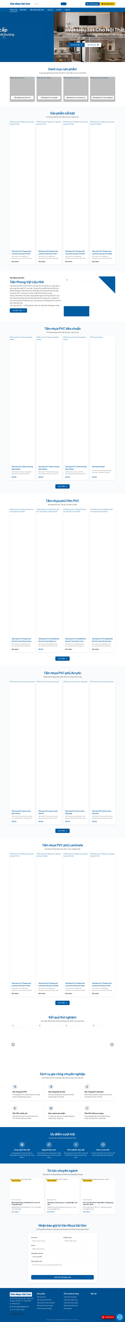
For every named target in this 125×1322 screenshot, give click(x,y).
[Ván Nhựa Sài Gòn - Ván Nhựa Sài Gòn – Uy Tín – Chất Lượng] (20, 4)
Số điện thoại (67, 1237)
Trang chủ (13, 10)
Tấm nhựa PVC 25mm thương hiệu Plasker (22, 468)
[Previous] (4, 37)
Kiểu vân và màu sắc (37, 10)
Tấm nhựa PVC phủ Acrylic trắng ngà (75, 812)
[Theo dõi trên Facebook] (11, 1313)
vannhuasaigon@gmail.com (20, 1306)
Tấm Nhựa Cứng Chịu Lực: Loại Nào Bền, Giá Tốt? (62, 1203)
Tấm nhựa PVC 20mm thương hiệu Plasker (76, 468)
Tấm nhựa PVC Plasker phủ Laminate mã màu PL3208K (102, 252)
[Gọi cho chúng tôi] (22, 1313)
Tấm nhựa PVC (41, 1297)
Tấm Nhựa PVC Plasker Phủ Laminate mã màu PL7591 (48, 252)
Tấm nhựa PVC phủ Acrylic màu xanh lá (21, 812)
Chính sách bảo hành (70, 1297)
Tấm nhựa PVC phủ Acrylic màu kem (101, 812)
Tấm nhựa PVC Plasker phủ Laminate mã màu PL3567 (21, 252)
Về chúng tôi (68, 1308)
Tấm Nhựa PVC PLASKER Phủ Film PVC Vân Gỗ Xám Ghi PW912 (102, 640)
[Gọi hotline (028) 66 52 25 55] (103, 1317)
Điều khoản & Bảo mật (71, 1305)
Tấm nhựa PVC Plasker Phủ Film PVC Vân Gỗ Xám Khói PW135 (21, 640)
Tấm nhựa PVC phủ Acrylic (45, 1305)
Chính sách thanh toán (71, 1300)
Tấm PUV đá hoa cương (44, 1308)
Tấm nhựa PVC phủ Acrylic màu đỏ (48, 812)
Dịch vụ (50, 10)
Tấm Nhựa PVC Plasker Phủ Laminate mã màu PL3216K (75, 252)
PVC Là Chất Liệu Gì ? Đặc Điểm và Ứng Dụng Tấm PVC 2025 (98, 1203)
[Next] (121, 37)
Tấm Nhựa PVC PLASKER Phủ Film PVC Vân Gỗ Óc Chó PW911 (75, 640)
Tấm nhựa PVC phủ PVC (44, 1300)
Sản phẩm (23, 10)
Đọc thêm (14, 1212)
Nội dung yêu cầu (37, 1261)
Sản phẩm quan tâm (37, 1253)
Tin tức (58, 10)
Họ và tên (34, 1237)
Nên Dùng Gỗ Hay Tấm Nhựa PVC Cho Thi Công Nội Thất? (25, 1203)
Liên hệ (67, 10)
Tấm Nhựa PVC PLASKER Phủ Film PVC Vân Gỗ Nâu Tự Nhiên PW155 (48, 640)
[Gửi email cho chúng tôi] (18, 1313)
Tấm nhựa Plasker (98, 467)
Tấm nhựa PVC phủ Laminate (46, 1303)
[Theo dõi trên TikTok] (15, 1313)
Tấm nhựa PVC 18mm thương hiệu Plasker (48, 468)
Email (33, 1245)
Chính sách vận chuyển (71, 1303)
